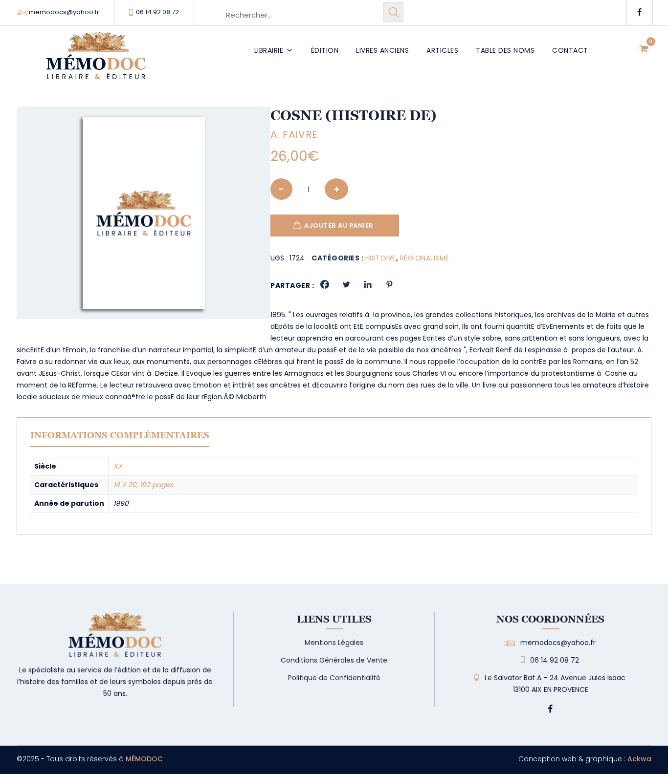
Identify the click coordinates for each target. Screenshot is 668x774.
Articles (442, 50)
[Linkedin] (368, 284)
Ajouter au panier (339, 225)
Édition (325, 50)
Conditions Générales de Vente (334, 660)
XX (117, 466)
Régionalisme (424, 258)
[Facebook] (325, 284)
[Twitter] (346, 284)
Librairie (269, 50)
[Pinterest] (389, 284)
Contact (570, 50)
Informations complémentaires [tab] (119, 435)
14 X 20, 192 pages (143, 485)
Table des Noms (505, 50)
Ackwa (639, 759)
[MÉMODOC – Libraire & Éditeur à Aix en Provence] (96, 61)
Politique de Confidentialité (334, 678)
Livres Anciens (382, 50)
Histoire (380, 258)
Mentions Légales (334, 642)
